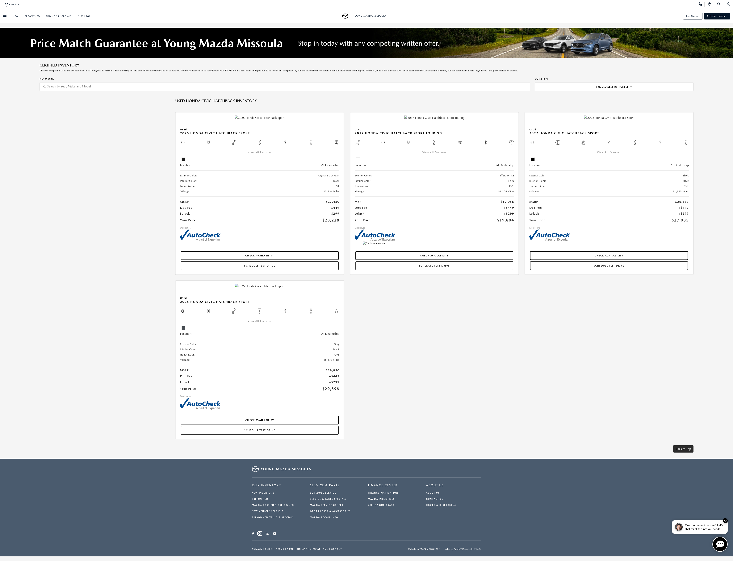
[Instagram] (259, 534)
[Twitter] (267, 534)
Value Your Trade (381, 505)
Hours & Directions (441, 505)
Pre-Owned (260, 499)
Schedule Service (717, 16)
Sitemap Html (319, 549)
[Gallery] (366, 43)
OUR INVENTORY (266, 485)
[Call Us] (702, 4)
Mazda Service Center (326, 505)
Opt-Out (336, 549)
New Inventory (263, 493)
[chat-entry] (720, 544)
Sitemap (302, 549)
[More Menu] (5, 16)
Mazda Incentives (381, 499)
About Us (433, 493)
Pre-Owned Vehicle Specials (273, 517)
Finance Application (383, 493)
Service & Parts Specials (328, 499)
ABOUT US (435, 485)
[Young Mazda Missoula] (346, 16)
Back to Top (683, 449)
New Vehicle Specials (267, 511)
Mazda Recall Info (324, 517)
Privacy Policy (262, 549)
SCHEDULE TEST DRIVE (259, 265)
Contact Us (434, 499)
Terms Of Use (284, 549)
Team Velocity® (430, 549)
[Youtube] (274, 534)
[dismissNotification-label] (725, 520)
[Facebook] (253, 534)
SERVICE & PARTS (325, 485)
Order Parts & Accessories (330, 511)
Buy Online (692, 16)
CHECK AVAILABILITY (259, 255)
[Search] (720, 4)
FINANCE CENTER (383, 485)
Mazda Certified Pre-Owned (273, 505)
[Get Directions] (711, 4)
